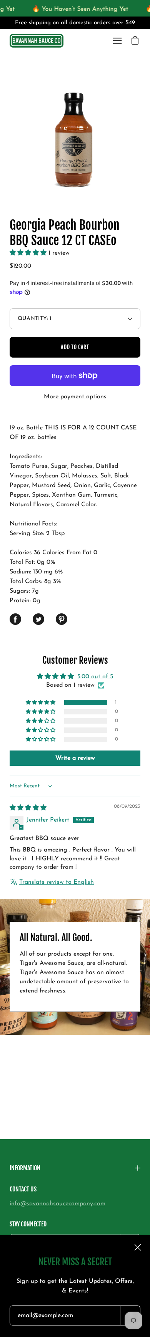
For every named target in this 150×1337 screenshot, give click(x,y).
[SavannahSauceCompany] (36, 41)
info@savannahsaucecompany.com (57, 1204)
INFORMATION (25, 1168)
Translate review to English (56, 882)
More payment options (75, 397)
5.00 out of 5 (95, 677)
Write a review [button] (75, 758)
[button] (29, 253)
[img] (28, 808)
